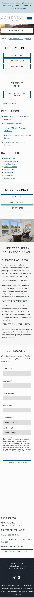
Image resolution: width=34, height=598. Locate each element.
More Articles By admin (17, 94)
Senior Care (8, 172)
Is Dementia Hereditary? (13, 124)
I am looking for (8, 428)
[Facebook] (17, 573)
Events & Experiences (14, 301)
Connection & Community (16, 324)
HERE (6, 542)
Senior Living (9, 175)
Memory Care (9, 169)
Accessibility (12, 592)
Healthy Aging (9, 164)
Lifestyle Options (10, 167)
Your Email (7, 405)
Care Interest (8, 417)
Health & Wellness (11, 161)
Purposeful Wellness (15, 260)
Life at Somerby (10, 103)
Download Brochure (17, 463)
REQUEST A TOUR (17, 30)
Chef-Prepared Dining (14, 280)
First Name (7, 369)
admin (28, 39)
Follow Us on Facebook (17, 552)
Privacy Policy (22, 592)
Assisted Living (9, 158)
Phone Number (8, 393)
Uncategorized (9, 178)
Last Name (7, 381)
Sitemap (3, 592)
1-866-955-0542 (21, 8)
